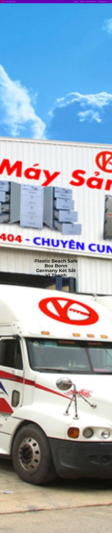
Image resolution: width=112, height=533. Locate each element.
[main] (56, 268)
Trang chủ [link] (76, 1)
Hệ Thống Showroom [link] (102, 1)
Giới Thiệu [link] (82, 1)
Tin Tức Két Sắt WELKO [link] (90, 1)
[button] (110, 1)
